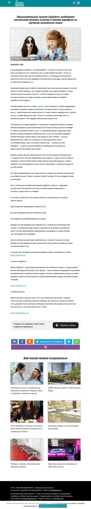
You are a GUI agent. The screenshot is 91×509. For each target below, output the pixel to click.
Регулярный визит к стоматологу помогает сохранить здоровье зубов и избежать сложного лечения (26, 391)
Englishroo (40, 106)
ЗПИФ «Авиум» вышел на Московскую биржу (64, 389)
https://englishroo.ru (18, 255)
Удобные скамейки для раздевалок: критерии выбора (26, 465)
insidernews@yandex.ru (29, 499)
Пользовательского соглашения (66, 503)
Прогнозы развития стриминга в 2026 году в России (62, 465)
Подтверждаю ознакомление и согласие (53, 506)
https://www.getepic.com (20, 313)
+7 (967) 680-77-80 (57, 499)
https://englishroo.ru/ (18, 286)
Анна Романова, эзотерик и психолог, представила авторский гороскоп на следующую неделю (27, 429)
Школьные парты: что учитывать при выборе (63, 427)
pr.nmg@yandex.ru (55, 490)
